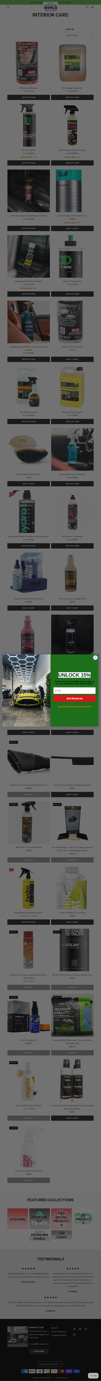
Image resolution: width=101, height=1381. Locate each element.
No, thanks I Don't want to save (74, 706)
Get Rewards (75, 698)
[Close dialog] (95, 657)
